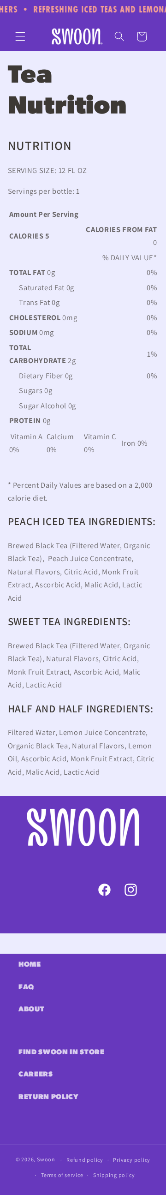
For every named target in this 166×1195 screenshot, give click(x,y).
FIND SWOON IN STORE (61, 1052)
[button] (20, 36)
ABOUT (31, 1009)
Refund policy (84, 1159)
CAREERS (35, 1074)
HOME (29, 964)
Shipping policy (114, 1174)
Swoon (46, 1159)
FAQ (26, 987)
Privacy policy (131, 1159)
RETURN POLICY (48, 1097)
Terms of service (62, 1174)
